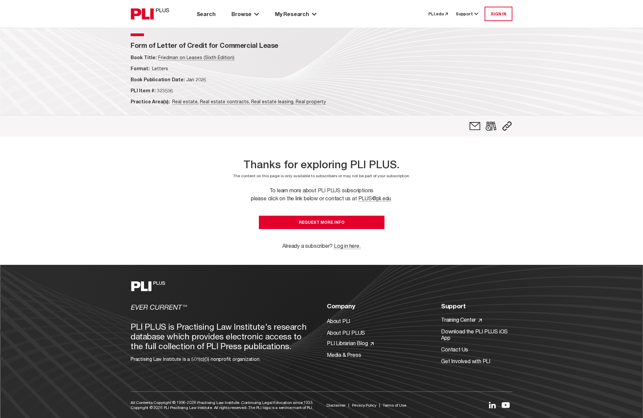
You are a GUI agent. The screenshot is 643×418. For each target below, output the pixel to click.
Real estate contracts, (225, 101)
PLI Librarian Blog (348, 343)
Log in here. (347, 245)
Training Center (459, 319)
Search (206, 14)
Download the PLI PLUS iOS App (474, 334)
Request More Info (322, 222)
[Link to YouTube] (506, 405)
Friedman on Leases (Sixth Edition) (196, 57)
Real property (311, 101)
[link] (475, 126)
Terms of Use (394, 405)
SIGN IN (498, 13)
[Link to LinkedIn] (492, 405)
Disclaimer (336, 405)
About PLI (338, 321)
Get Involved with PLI (465, 361)
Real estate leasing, (272, 101)
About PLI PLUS (346, 332)
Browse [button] (241, 14)
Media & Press (344, 354)
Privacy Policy (364, 405)
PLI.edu (436, 13)
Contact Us (454, 349)
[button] (507, 126)
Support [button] (464, 13)
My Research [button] (292, 14)
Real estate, (185, 101)
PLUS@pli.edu (374, 198)
